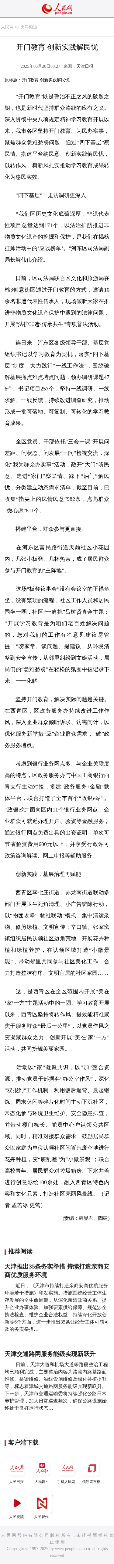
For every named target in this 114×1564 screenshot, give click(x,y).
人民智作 (41, 1517)
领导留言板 (91, 1482)
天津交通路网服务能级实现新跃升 (50, 1353)
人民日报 (16, 1482)
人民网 (7, 27)
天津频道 (28, 27)
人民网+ (41, 1482)
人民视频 (16, 1517)
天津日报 (84, 66)
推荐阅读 (20, 1251)
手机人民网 (66, 1482)
